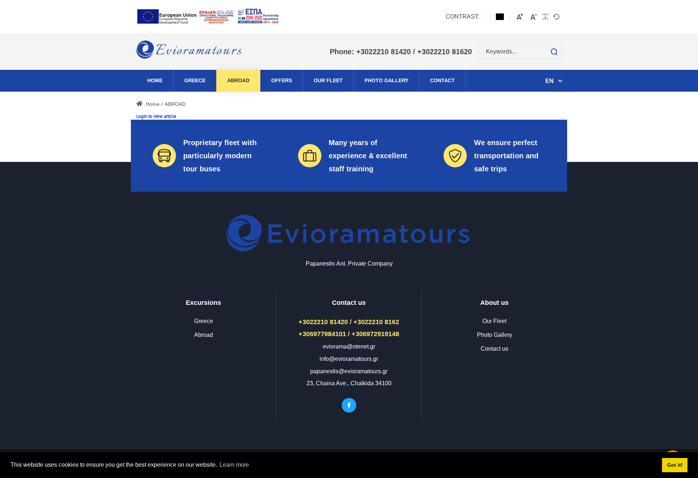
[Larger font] (520, 16)
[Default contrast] (487, 16)
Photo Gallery (494, 335)
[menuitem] (154, 81)
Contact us (494, 349)
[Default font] (556, 16)
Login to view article (156, 116)
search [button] (554, 51)
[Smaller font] (533, 16)
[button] (547, 51)
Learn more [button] (234, 465)
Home (152, 104)
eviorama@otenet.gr (349, 346)
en (549, 81)
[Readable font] (545, 16)
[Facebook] (349, 405)
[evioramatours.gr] (189, 51)
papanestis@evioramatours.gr (349, 371)
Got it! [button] (675, 465)
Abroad (203, 335)
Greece (203, 321)
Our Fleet (494, 321)
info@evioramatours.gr (349, 359)
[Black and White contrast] (500, 16)
